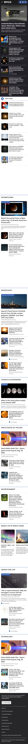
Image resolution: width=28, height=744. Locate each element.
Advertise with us (5, 726)
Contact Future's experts (7, 711)
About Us (4, 708)
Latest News (9, 98)
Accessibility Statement (7, 723)
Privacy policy (5, 717)
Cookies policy (5, 720)
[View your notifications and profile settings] (23, 2)
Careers (3, 732)
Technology (5, 432)
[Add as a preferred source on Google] (6, 702)
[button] (25, 2)
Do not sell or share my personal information (11, 735)
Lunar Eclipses (5, 202)
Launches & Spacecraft (8, 295)
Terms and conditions (6, 714)
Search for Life (6, 574)
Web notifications (6, 729)
